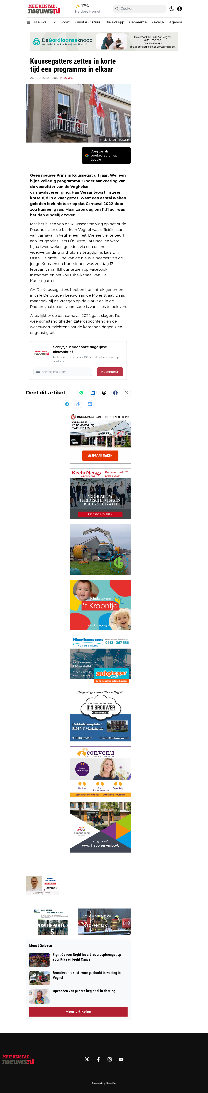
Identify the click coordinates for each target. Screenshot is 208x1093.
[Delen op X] (127, 393)
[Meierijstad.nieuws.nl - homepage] (44, 8)
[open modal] (179, 8)
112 (53, 22)
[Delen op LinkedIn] (93, 393)
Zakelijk (158, 22)
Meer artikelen (78, 1012)
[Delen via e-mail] (90, 404)
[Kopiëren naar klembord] (78, 404)
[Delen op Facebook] (115, 393)
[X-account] (86, 1059)
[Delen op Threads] (104, 393)
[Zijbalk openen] (28, 22)
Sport (65, 22)
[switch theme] (172, 9)
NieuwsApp (114, 22)
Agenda (175, 22)
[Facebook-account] (98, 1059)
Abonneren (110, 372)
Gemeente (138, 22)
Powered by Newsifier (104, 1083)
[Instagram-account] (109, 1059)
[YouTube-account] (121, 1059)
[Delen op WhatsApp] (81, 393)
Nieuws (40, 22)
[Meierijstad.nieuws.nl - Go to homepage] (18, 1059)
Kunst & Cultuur (87, 22)
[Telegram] (67, 404)
